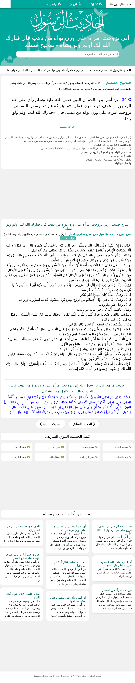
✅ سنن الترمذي (22, 446)
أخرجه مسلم (67, 126)
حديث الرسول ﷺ (120, 4)
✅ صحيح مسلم (89, 446)
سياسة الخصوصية (43, 675)
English (94, 4)
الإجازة (73, 4)
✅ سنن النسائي (123, 457)
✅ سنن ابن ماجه (88, 457)
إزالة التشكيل (67, 238)
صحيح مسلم (100, 70)
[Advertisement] (67, 193)
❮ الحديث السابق (84, 424)
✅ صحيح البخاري (122, 446)
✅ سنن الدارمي (22, 457)
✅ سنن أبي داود (55, 446)
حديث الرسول (61, 675)
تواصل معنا (51, 4)
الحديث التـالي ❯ (51, 424)
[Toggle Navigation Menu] (5, 4)
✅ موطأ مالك (57, 457)
